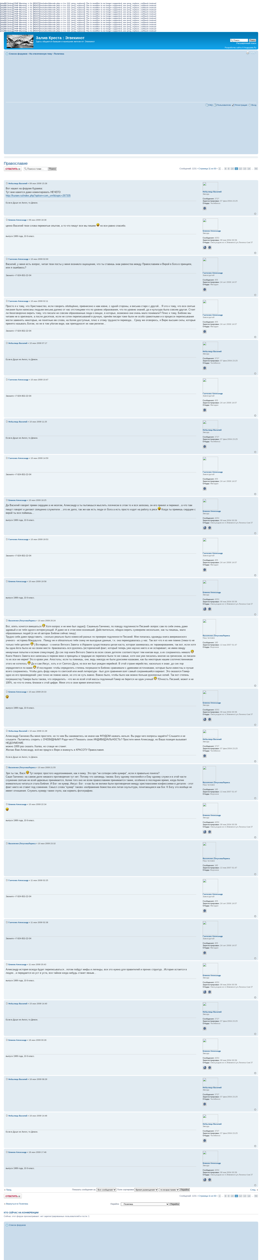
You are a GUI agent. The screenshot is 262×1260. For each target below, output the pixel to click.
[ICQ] (205, 208)
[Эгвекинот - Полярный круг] (20, 40)
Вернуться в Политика (17, 1204)
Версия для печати (248, 53)
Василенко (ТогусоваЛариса (22, 621)
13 (245, 169)
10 (232, 169)
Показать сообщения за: (84, 1189)
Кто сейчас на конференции (21, 1212)
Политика (59, 54)
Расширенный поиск (246, 43)
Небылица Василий (17, 183)
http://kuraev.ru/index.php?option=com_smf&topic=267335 (38, 195)
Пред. (9, 1190)
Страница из (207, 168)
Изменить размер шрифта (253, 53)
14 (249, 169)
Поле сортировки (125, 1189)
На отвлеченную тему (40, 54)
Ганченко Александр (18, 259)
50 (256, 169)
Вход (253, 105)
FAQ (210, 105)
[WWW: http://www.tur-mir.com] (205, 247)
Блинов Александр (17, 220)
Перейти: (114, 1204)
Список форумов (18, 54)
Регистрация (241, 105)
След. (253, 1190)
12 (240, 169)
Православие (16, 163)
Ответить (8, 167)
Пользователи (224, 105)
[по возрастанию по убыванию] (174, 1189)
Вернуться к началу (255, 214)
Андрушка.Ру (250, 47)
